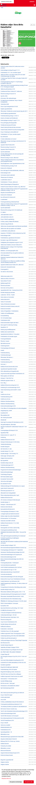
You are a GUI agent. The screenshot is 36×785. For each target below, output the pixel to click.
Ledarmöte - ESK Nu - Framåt (7, 294)
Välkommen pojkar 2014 (6, 276)
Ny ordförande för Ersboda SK (8, 197)
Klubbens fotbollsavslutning (7, 401)
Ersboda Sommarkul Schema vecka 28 (10, 306)
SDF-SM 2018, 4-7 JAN (6, 449)
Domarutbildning (5, 315)
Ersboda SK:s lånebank (6, 168)
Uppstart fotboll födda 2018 (7, 144)
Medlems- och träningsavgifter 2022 (9, 250)
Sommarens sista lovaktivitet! (8, 175)
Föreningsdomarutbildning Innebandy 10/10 (11, 704)
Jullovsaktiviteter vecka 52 (7, 217)
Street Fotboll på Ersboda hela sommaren (11, 127)
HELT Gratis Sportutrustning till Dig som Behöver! (12, 692)
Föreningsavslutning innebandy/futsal (10, 201)
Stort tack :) (3, 364)
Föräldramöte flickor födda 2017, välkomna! (11, 91)
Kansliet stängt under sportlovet (8, 624)
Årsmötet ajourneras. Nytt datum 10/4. (10, 617)
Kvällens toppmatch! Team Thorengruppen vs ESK (13, 633)
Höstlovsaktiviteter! (5, 697)
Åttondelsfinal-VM (5, 415)
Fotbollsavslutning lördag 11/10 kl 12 (10, 115)
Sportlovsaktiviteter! (5, 207)
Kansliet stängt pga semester (8, 292)
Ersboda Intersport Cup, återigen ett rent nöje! (12, 649)
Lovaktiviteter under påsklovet (8, 230)
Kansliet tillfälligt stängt (6, 681)
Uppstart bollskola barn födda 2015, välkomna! (12, 264)
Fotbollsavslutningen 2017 (7, 465)
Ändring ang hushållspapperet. (8, 329)
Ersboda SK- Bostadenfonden (8, 267)
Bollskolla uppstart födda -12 (8, 380)
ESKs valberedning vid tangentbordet (10, 371)
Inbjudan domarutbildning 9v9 (8, 192)
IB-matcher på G (4, 525)
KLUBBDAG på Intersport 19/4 (8, 610)
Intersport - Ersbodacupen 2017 (8, 504)
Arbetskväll (3, 420)
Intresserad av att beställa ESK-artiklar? (10, 685)
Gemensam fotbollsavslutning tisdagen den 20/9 (12, 552)
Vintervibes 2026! (5, 104)
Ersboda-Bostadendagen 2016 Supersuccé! (11, 554)
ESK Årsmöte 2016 (5, 642)
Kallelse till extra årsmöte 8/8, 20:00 (9, 366)
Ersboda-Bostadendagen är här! (8, 556)
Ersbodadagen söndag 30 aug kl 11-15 (10, 70)
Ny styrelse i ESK (5, 605)
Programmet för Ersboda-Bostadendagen (11, 469)
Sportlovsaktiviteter (5, 151)
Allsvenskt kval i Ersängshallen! (8, 493)
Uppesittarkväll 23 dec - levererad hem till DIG (11, 290)
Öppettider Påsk (4, 432)
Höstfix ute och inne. (5, 399)
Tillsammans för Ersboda (7, 177)
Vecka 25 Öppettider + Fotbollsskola (9, 311)
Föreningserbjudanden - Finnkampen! (10, 562)
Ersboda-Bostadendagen (7, 472)
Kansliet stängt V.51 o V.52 (7, 451)
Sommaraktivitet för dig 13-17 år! (8, 569)
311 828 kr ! (3, 212)
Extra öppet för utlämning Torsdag (9, 325)
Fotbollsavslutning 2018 (6, 396)
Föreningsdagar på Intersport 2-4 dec (10, 511)
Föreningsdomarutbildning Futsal (9, 530)
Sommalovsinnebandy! (6, 574)
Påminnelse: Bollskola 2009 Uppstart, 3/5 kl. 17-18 (13, 591)
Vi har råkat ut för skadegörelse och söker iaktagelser (14, 408)
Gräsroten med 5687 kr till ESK (8, 520)
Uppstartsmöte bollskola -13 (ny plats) (10, 334)
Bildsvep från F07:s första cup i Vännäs (10, 741)
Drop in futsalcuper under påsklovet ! (10, 132)
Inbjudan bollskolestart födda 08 (8, 739)
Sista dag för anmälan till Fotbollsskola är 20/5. (12, 422)
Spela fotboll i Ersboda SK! (7, 488)
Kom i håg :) (3, 382)
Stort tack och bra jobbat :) (7, 287)
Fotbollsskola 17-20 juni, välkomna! (9, 182)
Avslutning (3, 437)
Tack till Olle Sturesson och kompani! (9, 715)
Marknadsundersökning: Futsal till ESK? (10, 572)
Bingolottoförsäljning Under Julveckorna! (11, 671)
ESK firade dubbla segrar (7, 476)
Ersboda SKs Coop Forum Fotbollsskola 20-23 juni (13, 579)
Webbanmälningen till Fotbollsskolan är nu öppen (13, 486)
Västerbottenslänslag (6, 444)
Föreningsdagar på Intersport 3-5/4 (9, 430)
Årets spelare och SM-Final (7, 375)
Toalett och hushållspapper (7, 313)
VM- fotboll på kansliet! (6, 417)
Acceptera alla (28, 782)
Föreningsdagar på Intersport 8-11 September (12, 550)
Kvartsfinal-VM (4, 413)
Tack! (2, 392)
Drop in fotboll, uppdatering (7, 219)
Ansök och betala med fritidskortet (9, 118)
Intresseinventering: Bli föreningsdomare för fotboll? (13, 594)
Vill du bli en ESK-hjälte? (6, 481)
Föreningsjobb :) (5, 269)
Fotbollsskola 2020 (5, 320)
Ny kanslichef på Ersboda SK (8, 509)
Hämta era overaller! (5, 725)
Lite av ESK (3, 699)
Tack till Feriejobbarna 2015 (7, 720)
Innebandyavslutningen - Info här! (9, 615)
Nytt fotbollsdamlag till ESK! (7, 688)
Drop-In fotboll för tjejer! (6, 695)
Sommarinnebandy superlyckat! (8, 565)
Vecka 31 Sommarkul (6, 301)
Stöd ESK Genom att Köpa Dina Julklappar (11, 674)
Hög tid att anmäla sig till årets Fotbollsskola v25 (12, 373)
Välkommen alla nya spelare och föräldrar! (11, 228)
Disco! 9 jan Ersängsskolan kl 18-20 (9, 106)
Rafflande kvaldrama (6, 626)
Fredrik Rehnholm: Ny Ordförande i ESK (10, 581)
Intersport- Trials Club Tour (7, 378)
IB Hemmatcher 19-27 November (8, 518)
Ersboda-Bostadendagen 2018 (8, 406)
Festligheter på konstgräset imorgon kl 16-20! (12, 242)
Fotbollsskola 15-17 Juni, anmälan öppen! (11, 72)
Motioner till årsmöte (6, 750)
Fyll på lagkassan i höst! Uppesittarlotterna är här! (12, 163)
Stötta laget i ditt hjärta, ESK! (7, 455)
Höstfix (2, 350)
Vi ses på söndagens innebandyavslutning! (11, 612)
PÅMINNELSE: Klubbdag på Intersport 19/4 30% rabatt (14, 601)
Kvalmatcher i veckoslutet (7, 628)
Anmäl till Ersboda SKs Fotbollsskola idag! (11, 598)
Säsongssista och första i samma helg (10, 527)
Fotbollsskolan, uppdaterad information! (10, 237)
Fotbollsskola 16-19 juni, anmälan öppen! (11, 134)
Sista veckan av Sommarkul (7, 297)
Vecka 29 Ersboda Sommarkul (8, 304)
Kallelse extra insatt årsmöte (7, 331)
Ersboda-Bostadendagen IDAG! (8, 713)
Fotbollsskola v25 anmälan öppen (9, 336)
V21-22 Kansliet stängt (6, 318)
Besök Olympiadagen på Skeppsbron (10, 184)
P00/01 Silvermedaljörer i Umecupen (9, 603)
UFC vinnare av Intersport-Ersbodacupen (10, 500)
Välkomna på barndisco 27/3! (8, 89)
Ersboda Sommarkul (6, 308)
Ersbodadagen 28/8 (5, 235)
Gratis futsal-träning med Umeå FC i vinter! (11, 389)
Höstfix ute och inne (5, 394)
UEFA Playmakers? (5, 255)
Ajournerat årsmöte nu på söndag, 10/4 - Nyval (12, 608)
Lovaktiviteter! (4, 199)
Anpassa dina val (6, 778)
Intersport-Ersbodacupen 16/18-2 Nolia (10, 442)
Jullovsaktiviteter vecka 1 (7, 214)
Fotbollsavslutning (5, 352)
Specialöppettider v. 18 (6, 732)
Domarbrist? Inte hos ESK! (7, 479)
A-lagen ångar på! (5, 654)
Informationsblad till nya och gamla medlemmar (12, 253)
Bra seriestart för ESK (6, 483)
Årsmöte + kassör (5, 341)
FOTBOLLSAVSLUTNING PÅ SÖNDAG (10, 221)
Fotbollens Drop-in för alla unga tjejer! (10, 631)
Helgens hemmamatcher (6, 458)
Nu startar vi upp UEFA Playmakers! (9, 240)
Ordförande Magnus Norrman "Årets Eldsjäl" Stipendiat (14, 640)
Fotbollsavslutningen (6, 355)
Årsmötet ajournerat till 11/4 (7, 490)
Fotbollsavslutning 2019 (6, 362)
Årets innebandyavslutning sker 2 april (10, 495)
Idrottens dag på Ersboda (7, 224)
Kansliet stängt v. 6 (5, 502)
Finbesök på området (6, 746)
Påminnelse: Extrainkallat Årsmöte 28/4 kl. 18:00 (12, 596)
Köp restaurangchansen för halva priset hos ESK (12, 718)
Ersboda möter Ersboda (6, 506)
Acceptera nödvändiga (16, 782)
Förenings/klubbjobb (6, 338)
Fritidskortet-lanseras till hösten (8, 125)
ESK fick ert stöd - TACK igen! (8, 683)
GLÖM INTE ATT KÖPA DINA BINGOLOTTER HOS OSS (13, 662)
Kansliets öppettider (5, 664)
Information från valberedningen (8, 98)
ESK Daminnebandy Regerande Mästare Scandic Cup (13, 547)
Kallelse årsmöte (5, 743)
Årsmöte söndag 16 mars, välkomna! (9, 157)
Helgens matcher (5, 762)
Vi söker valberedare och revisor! (8, 139)
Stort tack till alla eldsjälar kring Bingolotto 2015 (12, 660)
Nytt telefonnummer (5, 343)
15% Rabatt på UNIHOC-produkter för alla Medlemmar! (14, 706)
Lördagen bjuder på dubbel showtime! (10, 513)
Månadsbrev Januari (5, 748)
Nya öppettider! (4, 460)
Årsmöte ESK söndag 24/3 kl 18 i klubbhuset (11, 210)
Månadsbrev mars (5, 734)
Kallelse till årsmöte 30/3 (6, 497)
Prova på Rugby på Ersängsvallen (9, 122)
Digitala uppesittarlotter (6, 108)
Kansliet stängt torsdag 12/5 (7, 589)
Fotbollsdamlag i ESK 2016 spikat (9, 669)
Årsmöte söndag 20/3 (6, 619)
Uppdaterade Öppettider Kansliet (9, 369)
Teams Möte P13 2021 (6, 281)
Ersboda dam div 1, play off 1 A (8, 435)
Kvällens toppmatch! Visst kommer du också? (12, 676)
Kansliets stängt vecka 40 (7, 462)
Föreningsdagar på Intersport (8, 348)
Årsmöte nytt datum (5, 285)
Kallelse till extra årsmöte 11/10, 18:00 (10, 523)
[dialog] (18, 775)
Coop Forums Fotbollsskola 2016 (9, 622)
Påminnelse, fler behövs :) (7, 357)
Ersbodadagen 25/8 (5, 172)
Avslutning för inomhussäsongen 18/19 (10, 387)
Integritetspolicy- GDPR (6, 410)
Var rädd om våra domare (7, 271)
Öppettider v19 (4, 327)
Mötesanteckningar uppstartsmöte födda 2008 (12, 736)
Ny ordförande (4, 136)
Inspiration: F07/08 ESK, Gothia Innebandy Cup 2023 (13, 233)
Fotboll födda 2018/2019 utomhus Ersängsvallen (12, 129)
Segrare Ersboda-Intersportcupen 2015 (10, 752)
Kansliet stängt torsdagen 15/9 (8, 545)
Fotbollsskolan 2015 (6, 729)
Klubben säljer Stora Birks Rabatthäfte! (10, 516)
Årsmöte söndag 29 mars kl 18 (8, 93)
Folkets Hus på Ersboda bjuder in (9, 638)
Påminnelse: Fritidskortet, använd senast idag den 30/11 (14, 111)
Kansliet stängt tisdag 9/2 (7, 645)
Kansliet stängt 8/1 (5, 446)
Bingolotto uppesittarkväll (7, 759)
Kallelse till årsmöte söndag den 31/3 (10, 385)
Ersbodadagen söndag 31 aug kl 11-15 (10, 120)
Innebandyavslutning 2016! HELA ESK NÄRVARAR (13, 635)
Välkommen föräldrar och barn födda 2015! (11, 244)
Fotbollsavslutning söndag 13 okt (9, 165)
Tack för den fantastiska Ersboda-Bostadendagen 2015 (14, 711)
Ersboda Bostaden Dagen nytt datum (10, 322)
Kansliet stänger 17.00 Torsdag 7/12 (9, 453)
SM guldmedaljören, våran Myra (8, 424)
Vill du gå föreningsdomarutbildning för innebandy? (13, 535)
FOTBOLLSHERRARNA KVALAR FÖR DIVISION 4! (12, 702)
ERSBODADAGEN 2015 (6, 727)
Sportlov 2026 (4, 96)
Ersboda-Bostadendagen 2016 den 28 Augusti (12, 576)
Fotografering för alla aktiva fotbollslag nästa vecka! (13, 587)
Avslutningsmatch (5, 345)
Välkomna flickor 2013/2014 (7, 278)
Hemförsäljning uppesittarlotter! (8, 113)
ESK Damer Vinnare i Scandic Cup (9, 708)
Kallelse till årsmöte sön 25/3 (8, 439)
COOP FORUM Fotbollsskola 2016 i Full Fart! (11, 567)
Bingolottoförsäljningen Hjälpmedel (9, 667)
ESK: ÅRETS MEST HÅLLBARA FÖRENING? (11, 652)
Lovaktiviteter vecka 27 (6, 179)
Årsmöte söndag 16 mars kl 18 (8, 147)
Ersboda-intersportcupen (7, 755)
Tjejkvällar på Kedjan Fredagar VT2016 (10, 647)
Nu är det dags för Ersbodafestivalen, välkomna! (12, 170)
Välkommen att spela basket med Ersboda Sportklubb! (14, 226)
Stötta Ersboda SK (5, 299)
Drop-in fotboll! (4, 722)
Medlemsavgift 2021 (6, 283)
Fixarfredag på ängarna (6, 474)
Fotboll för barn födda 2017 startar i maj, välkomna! (13, 186)
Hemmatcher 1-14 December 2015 (9, 678)
